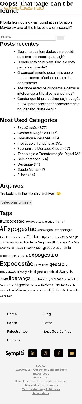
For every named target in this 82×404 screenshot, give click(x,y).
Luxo (34, 279)
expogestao (43, 254)
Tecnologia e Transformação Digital (45, 154)
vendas (75, 290)
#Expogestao (12, 221)
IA (66, 265)
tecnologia (49, 290)
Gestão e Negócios (32, 133)
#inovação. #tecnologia (54, 230)
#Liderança (36, 236)
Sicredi (37, 290)
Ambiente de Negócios (36, 242)
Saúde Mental (28, 169)
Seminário (15, 290)
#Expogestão (18, 229)
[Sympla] (15, 353)
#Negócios (54, 237)
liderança (20, 278)
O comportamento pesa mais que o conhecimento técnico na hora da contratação (45, 77)
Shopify (27, 290)
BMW (55, 242)
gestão (57, 264)
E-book (23, 175)
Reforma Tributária (54, 285)
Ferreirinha (41, 265)
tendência (62, 290)
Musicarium (7, 285)
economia (63, 248)
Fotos (48, 323)
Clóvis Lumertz (25, 248)
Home (12, 314)
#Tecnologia (70, 237)
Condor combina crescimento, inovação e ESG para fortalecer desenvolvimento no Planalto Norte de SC (49, 103)
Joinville (66, 271)
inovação (23, 272)
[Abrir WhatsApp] (71, 393)
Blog (47, 314)
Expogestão (16, 263)
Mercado (57, 279)
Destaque (25, 164)
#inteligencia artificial (13, 237)
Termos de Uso (32, 389)
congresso (45, 247)
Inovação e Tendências (36, 143)
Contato (13, 340)
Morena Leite (72, 279)
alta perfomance (9, 242)
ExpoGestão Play (57, 331)
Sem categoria (28, 159)
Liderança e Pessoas (34, 138)
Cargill (64, 242)
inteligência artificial (44, 272)
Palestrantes (17, 331)
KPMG (4, 279)
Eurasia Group (19, 256)
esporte (5, 255)
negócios (22, 285)
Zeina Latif (6, 295)
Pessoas (35, 285)
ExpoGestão (27, 127)
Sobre (12, 323)
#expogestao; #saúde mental (44, 221)
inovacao (8, 271)
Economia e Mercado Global (39, 148)
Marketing (44, 279)
